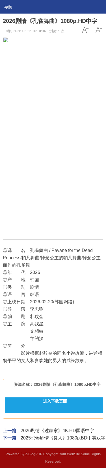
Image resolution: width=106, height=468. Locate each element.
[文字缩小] (98, 29)
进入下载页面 (55, 401)
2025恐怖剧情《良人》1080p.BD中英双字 (63, 438)
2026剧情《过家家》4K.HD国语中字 (57, 430)
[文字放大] (85, 29)
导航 (8, 7)
